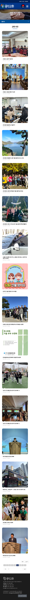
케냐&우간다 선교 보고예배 (9, 555)
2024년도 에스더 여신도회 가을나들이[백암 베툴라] (15, 224)
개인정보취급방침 (22, 596)
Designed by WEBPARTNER (15, 593)
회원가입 (26, 1)
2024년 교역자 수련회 (8, 522)
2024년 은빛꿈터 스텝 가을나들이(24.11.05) (13, 158)
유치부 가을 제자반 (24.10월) (10, 291)
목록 (22, 561)
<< (4, 565)
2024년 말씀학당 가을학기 (9, 125)
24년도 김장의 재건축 (8, 59)
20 (20, 565)
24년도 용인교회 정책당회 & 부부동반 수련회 (13, 324)
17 (12, 565)
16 (9, 565)
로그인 (23, 1)
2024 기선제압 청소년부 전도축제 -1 (11, 423)
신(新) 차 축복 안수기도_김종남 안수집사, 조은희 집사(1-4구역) (15, 257)
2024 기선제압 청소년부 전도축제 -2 (11, 390)
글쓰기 (27, 561)
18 (14, 565)
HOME (20, 1)
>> (25, 565)
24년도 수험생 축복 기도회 (9, 92)
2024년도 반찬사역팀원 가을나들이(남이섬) (13, 191)
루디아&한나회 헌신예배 (8, 456)
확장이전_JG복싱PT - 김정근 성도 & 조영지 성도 (14, 489)
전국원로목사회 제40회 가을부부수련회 (12, 357)
